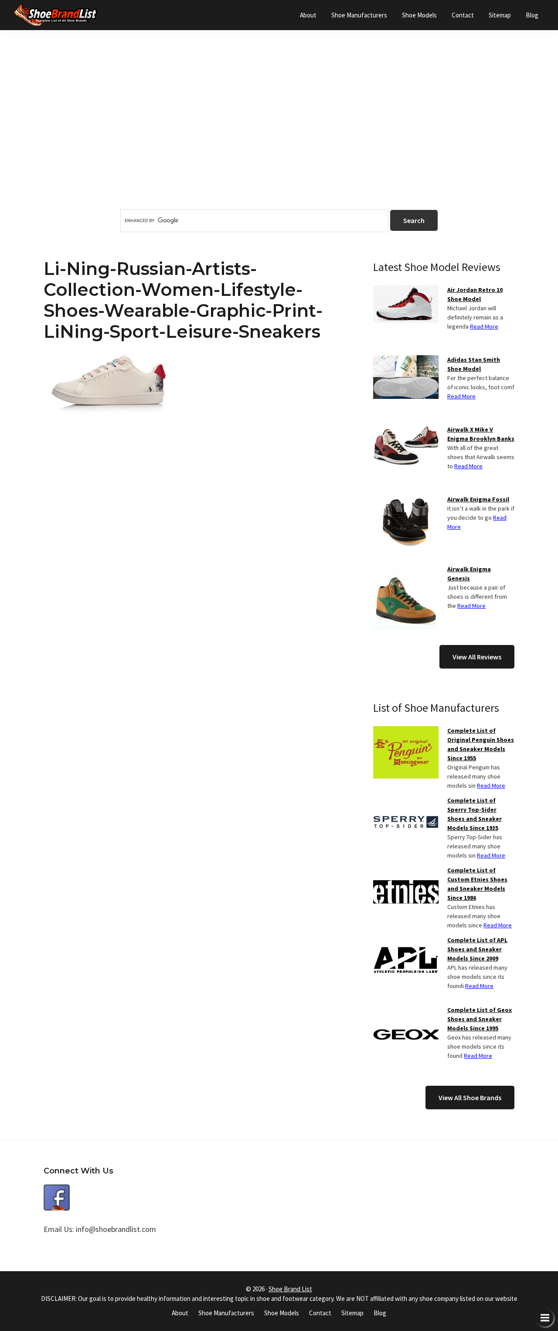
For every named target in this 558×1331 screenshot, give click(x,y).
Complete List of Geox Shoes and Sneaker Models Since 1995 (479, 1019)
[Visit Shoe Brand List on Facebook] (57, 1191)
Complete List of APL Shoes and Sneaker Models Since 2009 (477, 949)
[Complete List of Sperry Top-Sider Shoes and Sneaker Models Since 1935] (406, 801)
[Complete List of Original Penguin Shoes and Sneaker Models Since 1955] (406, 731)
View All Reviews (477, 656)
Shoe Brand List (290, 1289)
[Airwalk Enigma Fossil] (406, 500)
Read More (484, 326)
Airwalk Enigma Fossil (478, 499)
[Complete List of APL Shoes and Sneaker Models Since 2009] (406, 941)
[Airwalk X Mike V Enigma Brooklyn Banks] (406, 430)
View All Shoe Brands (470, 1097)
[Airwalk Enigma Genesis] (406, 570)
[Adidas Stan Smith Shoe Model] (406, 360)
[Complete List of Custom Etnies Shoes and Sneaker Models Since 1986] (406, 871)
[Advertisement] (279, 135)
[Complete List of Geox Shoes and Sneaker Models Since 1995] (406, 1010)
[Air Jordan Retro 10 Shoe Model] (406, 290)
